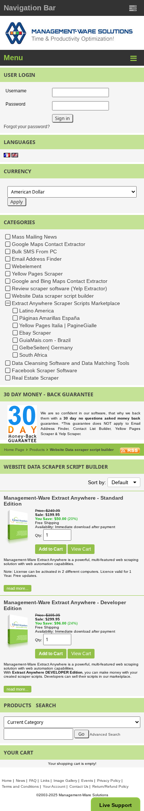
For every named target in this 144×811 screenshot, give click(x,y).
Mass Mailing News (34, 237)
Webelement (26, 266)
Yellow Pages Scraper (37, 274)
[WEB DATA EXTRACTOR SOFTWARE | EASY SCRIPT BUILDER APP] (17, 544)
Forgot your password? (27, 126)
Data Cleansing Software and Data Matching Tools (70, 363)
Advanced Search (105, 734)
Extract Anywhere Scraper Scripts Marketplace (66, 303)
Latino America (36, 311)
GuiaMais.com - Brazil (45, 340)
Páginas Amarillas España (49, 318)
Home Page (14, 450)
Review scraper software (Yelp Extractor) (59, 288)
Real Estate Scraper (35, 378)
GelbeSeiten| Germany (46, 347)
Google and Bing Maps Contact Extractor (59, 281)
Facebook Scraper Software (44, 370)
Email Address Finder (37, 259)
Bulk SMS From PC (34, 251)
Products (37, 450)
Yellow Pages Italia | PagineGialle (58, 325)
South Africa (33, 355)
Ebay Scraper (35, 333)
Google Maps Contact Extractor (48, 244)
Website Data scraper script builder (53, 296)
